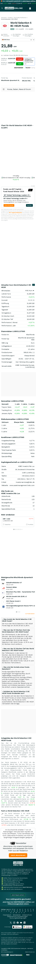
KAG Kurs (28, 290)
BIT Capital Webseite (15, 212)
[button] (16, 631)
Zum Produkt (9, 205)
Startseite (3, 17)
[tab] (18, 622)
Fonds (10, 17)
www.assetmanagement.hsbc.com (22, 485)
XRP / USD (6, 519)
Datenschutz (27, 915)
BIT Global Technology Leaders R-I (15, 198)
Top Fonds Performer (20, 17)
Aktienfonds (6, 496)
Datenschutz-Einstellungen (17, 916)
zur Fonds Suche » (30, 613)
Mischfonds (6, 506)
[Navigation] (2, 8)
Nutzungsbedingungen (18, 918)
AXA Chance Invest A (13, 601)
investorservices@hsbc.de (25, 482)
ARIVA (13, 934)
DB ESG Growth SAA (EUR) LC (16, 596)
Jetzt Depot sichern (18, 895)
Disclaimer (17, 915)
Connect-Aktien (11, 587)
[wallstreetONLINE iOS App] (17, 928)
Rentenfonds (6, 499)
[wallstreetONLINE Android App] (27, 928)
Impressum (7, 915)
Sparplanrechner (23, 687)
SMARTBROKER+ (28, 887)
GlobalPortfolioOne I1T (14, 582)
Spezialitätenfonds (8, 509)
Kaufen (29, 205)
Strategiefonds (7, 503)
